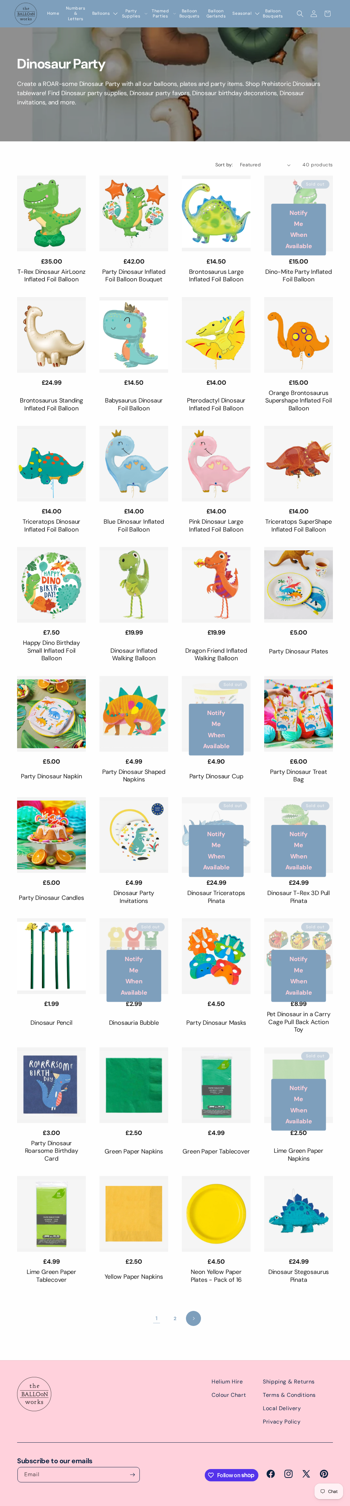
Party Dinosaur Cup (216, 776)
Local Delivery (282, 1408)
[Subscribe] (132, 1475)
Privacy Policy (281, 1421)
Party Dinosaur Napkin (51, 776)
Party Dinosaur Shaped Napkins (133, 775)
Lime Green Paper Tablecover (51, 1276)
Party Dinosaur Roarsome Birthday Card (51, 1151)
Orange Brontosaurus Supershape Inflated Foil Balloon (298, 400)
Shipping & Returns (289, 1381)
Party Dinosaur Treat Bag (298, 775)
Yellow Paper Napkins (134, 1277)
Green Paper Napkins (134, 1152)
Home (53, 13)
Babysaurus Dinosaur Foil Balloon (134, 404)
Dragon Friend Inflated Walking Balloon (216, 654)
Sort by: (224, 165)
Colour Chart (229, 1395)
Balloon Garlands (216, 14)
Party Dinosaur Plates (298, 651)
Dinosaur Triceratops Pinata (216, 897)
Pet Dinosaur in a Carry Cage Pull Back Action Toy (299, 1022)
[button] (300, 14)
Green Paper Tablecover (216, 1152)
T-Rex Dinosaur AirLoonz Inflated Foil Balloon (51, 275)
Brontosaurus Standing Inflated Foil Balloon (51, 404)
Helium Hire (227, 1381)
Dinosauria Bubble (134, 1023)
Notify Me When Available (298, 229)
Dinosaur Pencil (51, 1023)
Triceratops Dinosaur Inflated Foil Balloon (51, 525)
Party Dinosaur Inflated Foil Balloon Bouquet (133, 275)
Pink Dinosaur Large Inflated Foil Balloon (216, 525)
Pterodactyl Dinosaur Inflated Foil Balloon (216, 404)
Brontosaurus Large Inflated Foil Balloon (216, 275)
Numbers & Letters (75, 14)
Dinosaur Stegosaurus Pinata (298, 1276)
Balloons (101, 13)
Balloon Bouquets (189, 14)
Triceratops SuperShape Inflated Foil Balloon (298, 525)
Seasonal (242, 13)
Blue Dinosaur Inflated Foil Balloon (134, 525)
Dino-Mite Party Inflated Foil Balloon (298, 275)
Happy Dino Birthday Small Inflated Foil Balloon (51, 650)
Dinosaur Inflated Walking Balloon (133, 654)
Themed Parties (160, 14)
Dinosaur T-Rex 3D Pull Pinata (298, 897)
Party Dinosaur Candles (51, 898)
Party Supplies (131, 14)
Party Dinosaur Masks (216, 1023)
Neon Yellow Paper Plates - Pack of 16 (216, 1276)
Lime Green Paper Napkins (298, 1154)
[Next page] (193, 1318)
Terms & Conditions (289, 1395)
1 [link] (157, 1318)
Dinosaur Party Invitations (133, 897)
